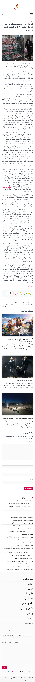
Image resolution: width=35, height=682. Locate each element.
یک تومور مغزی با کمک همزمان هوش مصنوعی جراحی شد (20, 503)
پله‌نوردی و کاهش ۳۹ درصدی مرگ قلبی (25, 545)
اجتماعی (29, 598)
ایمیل (31, 471)
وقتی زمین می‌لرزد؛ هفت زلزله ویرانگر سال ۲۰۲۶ (22, 555)
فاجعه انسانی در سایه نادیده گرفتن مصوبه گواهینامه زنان (21, 517)
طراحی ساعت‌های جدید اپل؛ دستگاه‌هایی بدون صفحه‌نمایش (20, 566)
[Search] (3, 14)
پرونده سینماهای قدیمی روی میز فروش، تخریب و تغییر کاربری (20, 561)
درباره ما (29, 623)
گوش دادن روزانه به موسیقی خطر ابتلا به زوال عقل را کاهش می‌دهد (18, 537)
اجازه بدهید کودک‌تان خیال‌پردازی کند (25, 563)
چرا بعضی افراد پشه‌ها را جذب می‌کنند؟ (25, 528)
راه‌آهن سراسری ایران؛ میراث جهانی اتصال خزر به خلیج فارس (20, 569)
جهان (30, 589)
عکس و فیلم (27, 608)
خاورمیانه (28, 593)
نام (32, 463)
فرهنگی (29, 618)
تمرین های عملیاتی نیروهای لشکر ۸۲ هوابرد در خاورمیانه (18, 418)
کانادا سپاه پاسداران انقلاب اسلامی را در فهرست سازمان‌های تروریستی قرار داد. (20, 340)
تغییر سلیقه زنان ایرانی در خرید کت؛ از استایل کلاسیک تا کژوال (20, 525)
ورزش (30, 613)
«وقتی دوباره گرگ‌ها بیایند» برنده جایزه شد (24, 558)
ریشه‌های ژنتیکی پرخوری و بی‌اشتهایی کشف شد (23, 520)
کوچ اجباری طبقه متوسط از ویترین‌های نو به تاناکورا (22, 523)
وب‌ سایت (30, 479)
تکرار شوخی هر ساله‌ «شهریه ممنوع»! (25, 500)
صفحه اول (28, 579)
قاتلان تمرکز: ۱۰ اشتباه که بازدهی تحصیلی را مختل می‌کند (21, 506)
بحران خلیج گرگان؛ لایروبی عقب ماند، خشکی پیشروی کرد (21, 531)
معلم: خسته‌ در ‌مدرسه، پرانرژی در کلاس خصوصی (22, 539)
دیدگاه (31, 442)
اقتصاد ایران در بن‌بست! (28, 511)
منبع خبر (30, 286)
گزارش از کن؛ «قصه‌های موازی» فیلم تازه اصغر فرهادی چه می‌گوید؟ (19, 552)
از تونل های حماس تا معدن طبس (24, 380)
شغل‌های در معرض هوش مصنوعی (26, 542)
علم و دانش (27, 603)
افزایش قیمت (7, 187)
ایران (32, 21)
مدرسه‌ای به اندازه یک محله (27, 534)
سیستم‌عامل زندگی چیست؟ (27, 509)
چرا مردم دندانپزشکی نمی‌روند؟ (26, 514)
